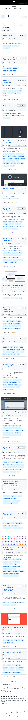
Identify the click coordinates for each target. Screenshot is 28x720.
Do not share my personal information (14, 713)
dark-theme (15, 252)
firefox (22, 153)
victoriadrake (8, 481)
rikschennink (8, 105)
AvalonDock (8, 240)
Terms (4, 711)
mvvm (11, 255)
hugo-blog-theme (14, 503)
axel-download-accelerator (9, 58)
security (18, 349)
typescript (19, 90)
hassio (19, 326)
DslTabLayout (8, 210)
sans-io (8, 387)
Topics (6, 8)
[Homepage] (14, 2)
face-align (13, 604)
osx (4, 352)
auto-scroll (17, 224)
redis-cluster (6, 430)
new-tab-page (6, 163)
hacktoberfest (6, 48)
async (8, 464)
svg (13, 559)
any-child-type (14, 228)
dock (15, 255)
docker (16, 377)
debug (14, 93)
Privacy (8, 711)
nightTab (8, 142)
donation (12, 430)
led (17, 45)
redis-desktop (6, 437)
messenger (12, 352)
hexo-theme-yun (17, 285)
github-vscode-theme (9, 189)
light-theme (13, 250)
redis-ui (13, 412)
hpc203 (6, 586)
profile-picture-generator (18, 571)
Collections (15, 8)
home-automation (10, 321)
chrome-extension (11, 153)
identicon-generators (14, 573)
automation (18, 321)
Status (17, 711)
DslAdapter (8, 449)
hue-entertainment (17, 672)
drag (22, 464)
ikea (4, 387)
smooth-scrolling (16, 500)
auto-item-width (19, 226)
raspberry (10, 384)
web (10, 428)
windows (16, 347)
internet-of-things (13, 382)
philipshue (13, 670)
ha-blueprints (6, 328)
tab (4, 161)
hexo (16, 298)
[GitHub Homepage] (9, 716)
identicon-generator (7, 568)
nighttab (12, 165)
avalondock (5, 262)
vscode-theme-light (7, 528)
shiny (7, 107)
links (9, 156)
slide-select (13, 471)
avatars (11, 564)
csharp (4, 252)
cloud (12, 298)
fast (8, 349)
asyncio (5, 384)
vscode (12, 198)
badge (20, 221)
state (4, 467)
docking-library (15, 257)
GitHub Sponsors (13, 10)
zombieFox (7, 140)
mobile (17, 115)
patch (8, 642)
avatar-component (7, 571)
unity (16, 640)
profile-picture (17, 561)
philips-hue (19, 379)
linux (4, 349)
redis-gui (5, 435)
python (4, 377)
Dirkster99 (7, 238)
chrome (13, 90)
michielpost (7, 652)
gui (16, 425)
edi (9, 257)
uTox (5, 338)
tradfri (13, 387)
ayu (9, 525)
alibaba (6, 80)
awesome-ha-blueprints (8, 310)
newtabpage (6, 165)
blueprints (5, 326)
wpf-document (13, 262)
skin (12, 640)
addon (4, 158)
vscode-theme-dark (18, 528)
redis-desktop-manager (8, 432)
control (19, 250)
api (12, 377)
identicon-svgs (15, 576)
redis (13, 425)
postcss (20, 496)
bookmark (10, 158)
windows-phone (19, 667)
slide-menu (20, 467)
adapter (17, 462)
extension (14, 156)
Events (20, 8)
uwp (13, 665)
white (4, 642)
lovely (20, 298)
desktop (17, 430)
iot (11, 379)
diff (22, 462)
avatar (10, 561)
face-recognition (20, 602)
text (7, 352)
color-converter (20, 670)
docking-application (7, 259)
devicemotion (6, 117)
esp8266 (9, 45)
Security (13, 711)
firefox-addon (21, 156)
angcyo (6, 208)
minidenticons (9, 549)
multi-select (9, 467)
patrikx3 (6, 412)
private (4, 354)
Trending (10, 8)
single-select (6, 471)
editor (8, 640)
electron (5, 90)
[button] (5, 28)
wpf (4, 255)
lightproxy (7, 82)
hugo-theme (14, 496)
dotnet (9, 252)
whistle (18, 93)
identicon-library (16, 566)
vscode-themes (14, 525)
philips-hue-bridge (7, 672)
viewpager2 (11, 226)
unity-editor (21, 640)
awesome (13, 602)
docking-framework (18, 259)
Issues (11, 38)
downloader (15, 68)
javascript (5, 115)
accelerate (5, 70)
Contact (11, 712)
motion (22, 115)
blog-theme (5, 503)
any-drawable (6, 228)
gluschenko (7, 627)
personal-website (7, 500)
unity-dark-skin (18, 627)
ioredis (16, 432)
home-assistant (16, 323)
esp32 (13, 45)
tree (20, 425)
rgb (19, 382)
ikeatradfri (5, 389)
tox (15, 354)
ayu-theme (7, 513)
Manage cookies (17, 712)
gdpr (15, 568)
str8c (18, 354)
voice (17, 352)
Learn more (4, 703)
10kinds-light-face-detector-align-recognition (9, 589)
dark (17, 161)
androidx (5, 226)
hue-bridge (11, 667)
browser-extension (10, 161)
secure (21, 352)
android (5, 221)
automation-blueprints (15, 328)
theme (17, 153)
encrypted (10, 354)
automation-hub (12, 326)
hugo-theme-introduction (11, 482)
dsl (16, 221)
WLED (10, 35)
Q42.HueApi (17, 652)
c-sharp (8, 665)
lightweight (9, 68)
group (15, 467)
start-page (13, 163)
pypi (14, 379)
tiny (15, 564)
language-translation (7, 498)
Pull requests (18, 38)
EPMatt (6, 308)
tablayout (12, 224)
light (4, 45)
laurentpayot (8, 547)
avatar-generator (7, 566)
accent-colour (20, 163)
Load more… (14, 681)
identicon (5, 561)
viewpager (5, 224)
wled (5, 35)
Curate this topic (5, 691)
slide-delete (18, 469)
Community (22, 711)
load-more (5, 469)
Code (6, 38)
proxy (4, 93)
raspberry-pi (6, 379)
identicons (5, 573)
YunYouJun (7, 285)
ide (7, 255)
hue (8, 670)
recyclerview (17, 464)
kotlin (9, 221)
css (10, 115)
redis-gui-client (17, 435)
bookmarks (16, 158)
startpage (23, 158)
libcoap (17, 387)
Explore (14, 6)
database (5, 428)
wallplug (11, 389)
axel (14, 59)
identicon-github (6, 576)
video (23, 349)
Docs (8, 712)
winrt (4, 670)
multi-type (12, 469)
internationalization (17, 428)
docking (5, 257)
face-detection (6, 604)
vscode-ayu (8, 514)
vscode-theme (19, 523)
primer (6, 188)
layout (20, 252)
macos (21, 347)
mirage (4, 525)
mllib (19, 255)
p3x (21, 432)
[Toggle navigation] (2, 2)
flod (18, 471)
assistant (10, 323)
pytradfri (10, 366)
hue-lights (5, 382)
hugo (15, 498)
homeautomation (18, 384)
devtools (9, 93)
